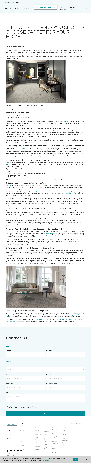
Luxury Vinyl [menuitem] (37, 431)
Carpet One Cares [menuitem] (64, 431)
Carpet (74, 50)
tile (37, 192)
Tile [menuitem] (36, 442)
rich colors (61, 131)
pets (7, 164)
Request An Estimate (73, 8)
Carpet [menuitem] (37, 437)
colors (26, 148)
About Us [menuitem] (64, 427)
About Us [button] (26, 8)
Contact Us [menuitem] (64, 435)
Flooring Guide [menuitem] (54, 436)
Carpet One (9, 19)
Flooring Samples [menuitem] (46, 435)
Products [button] (8, 8)
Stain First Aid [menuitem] (55, 432)
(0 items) (86, 8)
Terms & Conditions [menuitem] (65, 439)
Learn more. (45, 460)
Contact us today (66, 319)
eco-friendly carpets (15, 262)
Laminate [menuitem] (37, 439)
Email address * (50, 374)
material (68, 193)
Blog (15, 19)
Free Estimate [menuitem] (37, 445)
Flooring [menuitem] (37, 427)
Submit (45, 413)
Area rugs (8, 185)
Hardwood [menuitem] (38, 434)
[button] (80, 8)
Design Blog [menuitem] (46, 447)
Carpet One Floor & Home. (17, 454)
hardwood (32, 192)
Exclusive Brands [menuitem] (54, 451)
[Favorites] (83, 8)
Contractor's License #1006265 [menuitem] (76, 424)
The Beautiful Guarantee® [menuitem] (55, 442)
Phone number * (10, 374)
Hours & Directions (63, 8)
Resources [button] (17, 8)
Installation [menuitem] (55, 448)
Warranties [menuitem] (55, 445)
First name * (9, 350)
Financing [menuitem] (38, 449)
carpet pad (49, 233)
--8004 (17, 2)
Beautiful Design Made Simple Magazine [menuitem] (46, 441)
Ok (75, 459)
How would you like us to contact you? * (16, 366)
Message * (8, 392)
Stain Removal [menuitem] (54, 428)
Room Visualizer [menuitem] (46, 430)
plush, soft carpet (41, 108)
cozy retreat (64, 121)
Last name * (49, 350)
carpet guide (38, 319)
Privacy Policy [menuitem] (64, 443)
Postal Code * (9, 383)
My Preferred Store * (51, 383)
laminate (42, 192)
